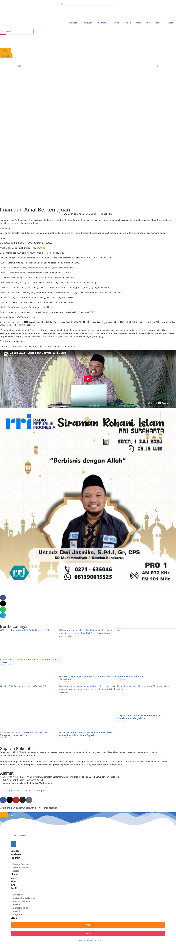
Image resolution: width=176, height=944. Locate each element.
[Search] (13, 844)
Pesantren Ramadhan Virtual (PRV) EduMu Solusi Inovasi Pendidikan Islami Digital (86, 734)
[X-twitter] (9, 800)
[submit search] (36, 31)
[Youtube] (16, 800)
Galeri (128, 22)
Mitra (138, 22)
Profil (157, 22)
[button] (3, 598)
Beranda (73, 22)
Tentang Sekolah (11, 790)
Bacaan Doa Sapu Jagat (130, 676)
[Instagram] (22, 800)
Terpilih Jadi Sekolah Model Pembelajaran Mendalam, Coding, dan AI (140, 717)
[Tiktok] (29, 800)
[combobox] (88, 835)
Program (101, 22)
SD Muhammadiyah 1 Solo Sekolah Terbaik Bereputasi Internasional (23, 734)
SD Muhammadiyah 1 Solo (88, 940)
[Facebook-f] (3, 800)
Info (148, 22)
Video (170, 22)
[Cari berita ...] (16, 31)
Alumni (116, 22)
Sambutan (87, 22)
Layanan (28, 790)
